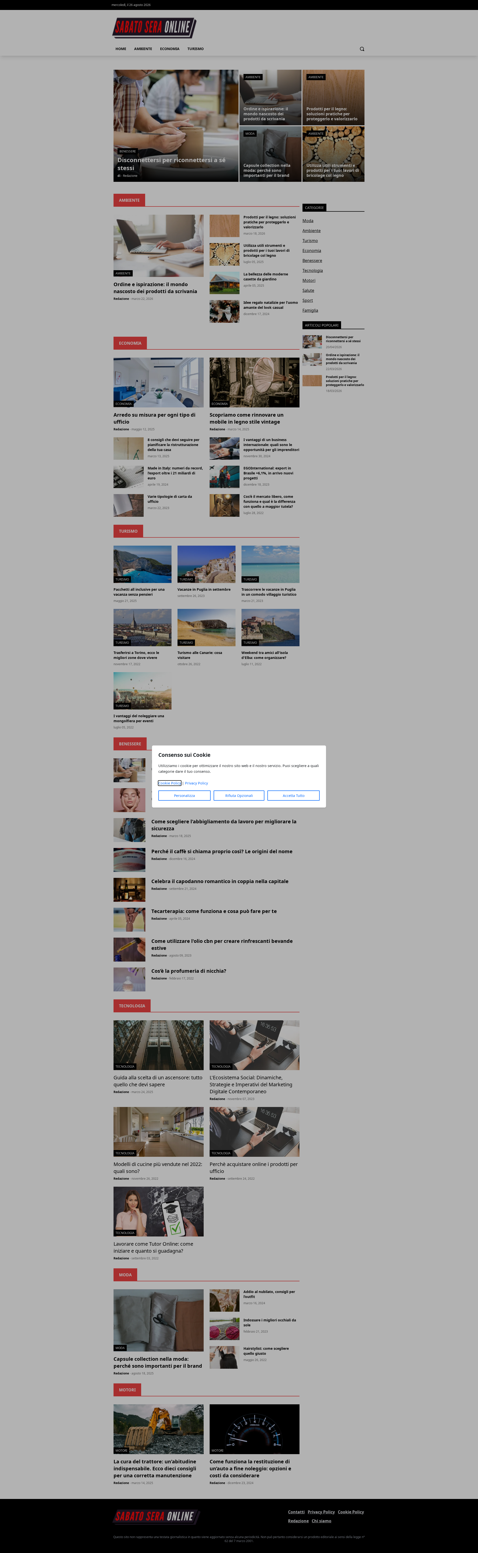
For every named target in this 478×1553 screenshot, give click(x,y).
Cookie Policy (169, 783)
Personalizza (184, 795)
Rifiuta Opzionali (239, 795)
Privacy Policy (196, 783)
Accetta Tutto (293, 795)
